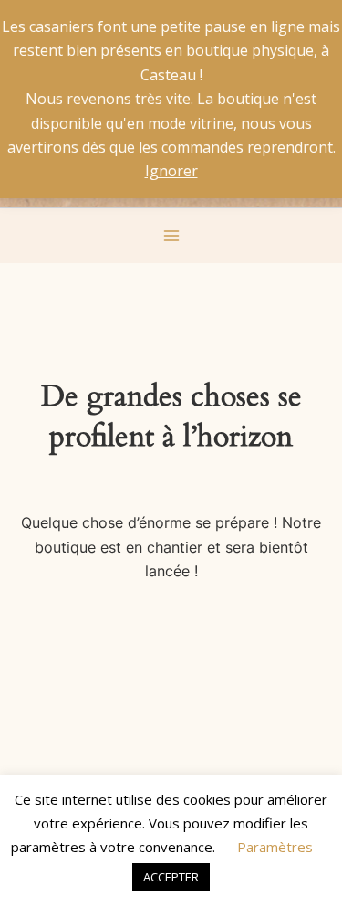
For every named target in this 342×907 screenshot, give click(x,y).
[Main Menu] (170, 235)
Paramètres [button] (275, 847)
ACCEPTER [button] (171, 877)
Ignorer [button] (171, 171)
